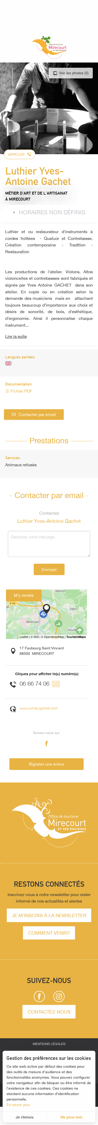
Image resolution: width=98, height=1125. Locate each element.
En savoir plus (18, 1105)
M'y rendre (24, 595)
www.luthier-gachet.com (39, 708)
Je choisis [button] (25, 1117)
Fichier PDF (20, 391)
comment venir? (49, 933)
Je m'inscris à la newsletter (49, 915)
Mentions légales (49, 1044)
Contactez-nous (49, 1012)
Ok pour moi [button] (71, 1117)
